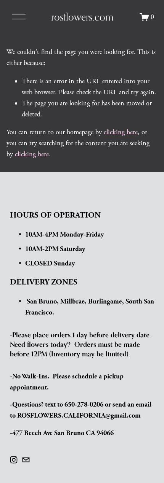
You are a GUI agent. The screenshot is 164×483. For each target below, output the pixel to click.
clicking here (121, 132)
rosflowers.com (82, 17)
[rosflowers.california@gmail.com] (26, 460)
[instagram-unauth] (14, 460)
